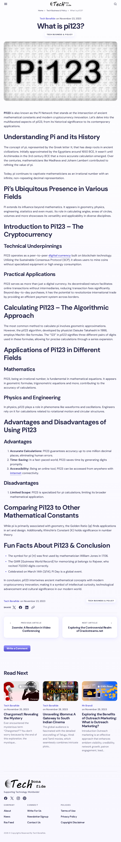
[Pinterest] (24, 798)
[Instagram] (18, 798)
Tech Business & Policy (57, 10)
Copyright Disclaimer (72, 822)
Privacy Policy (69, 816)
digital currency (60, 255)
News (7, 816)
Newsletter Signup (37, 816)
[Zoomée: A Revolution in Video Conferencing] (31, 627)
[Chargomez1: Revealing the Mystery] (21, 691)
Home (40, 10)
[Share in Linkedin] (27, 607)
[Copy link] (33, 607)
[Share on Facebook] (20, 607)
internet (15, 473)
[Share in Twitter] (14, 607)
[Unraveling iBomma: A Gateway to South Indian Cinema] (60, 691)
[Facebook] (6, 798)
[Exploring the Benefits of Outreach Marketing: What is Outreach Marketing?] (99, 691)
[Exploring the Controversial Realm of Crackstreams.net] (89, 627)
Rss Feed (9, 822)
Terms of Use (68, 810)
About (7, 810)
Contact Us (33, 822)
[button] (6, 4)
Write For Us (34, 810)
